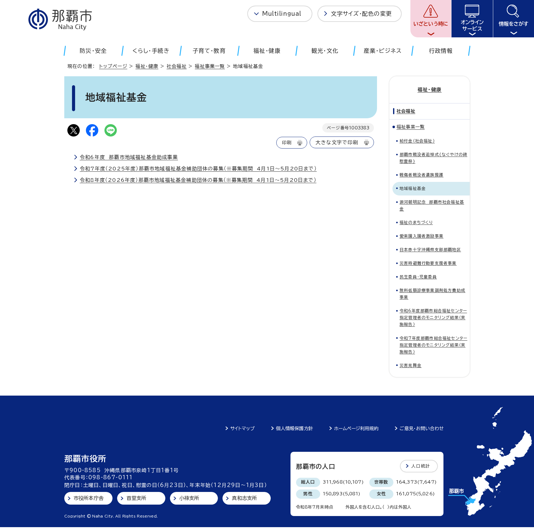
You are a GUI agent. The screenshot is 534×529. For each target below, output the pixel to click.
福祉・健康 (146, 66)
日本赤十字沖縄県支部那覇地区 (430, 250)
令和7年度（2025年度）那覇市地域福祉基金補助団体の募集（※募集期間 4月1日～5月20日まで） (198, 168)
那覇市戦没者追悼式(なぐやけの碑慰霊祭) (433, 158)
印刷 (286, 142)
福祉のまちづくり (416, 222)
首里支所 (136, 498)
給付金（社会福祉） (417, 141)
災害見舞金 (411, 365)
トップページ (113, 66)
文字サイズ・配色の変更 (361, 13)
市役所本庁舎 (89, 498)
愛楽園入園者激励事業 (421, 236)
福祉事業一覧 (210, 66)
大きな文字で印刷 (337, 142)
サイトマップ (242, 428)
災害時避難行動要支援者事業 (428, 263)
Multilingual (281, 13)
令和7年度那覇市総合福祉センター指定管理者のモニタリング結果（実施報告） (433, 345)
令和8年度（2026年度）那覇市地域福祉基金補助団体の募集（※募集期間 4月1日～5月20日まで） (198, 180)
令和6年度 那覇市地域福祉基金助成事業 (129, 157)
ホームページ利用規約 (356, 428)
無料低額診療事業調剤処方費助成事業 (432, 293)
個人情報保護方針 (294, 428)
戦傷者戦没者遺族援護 (421, 175)
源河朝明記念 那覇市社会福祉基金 (432, 205)
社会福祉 (177, 66)
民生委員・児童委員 (418, 277)
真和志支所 (244, 498)
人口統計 (420, 466)
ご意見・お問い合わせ (422, 428)
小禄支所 (189, 498)
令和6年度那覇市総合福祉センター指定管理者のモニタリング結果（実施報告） (433, 317)
